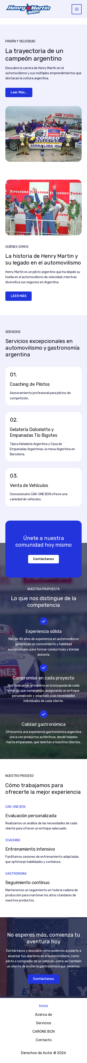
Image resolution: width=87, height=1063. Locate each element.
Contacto (44, 1040)
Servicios (43, 1023)
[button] (43, 559)
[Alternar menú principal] (77, 9)
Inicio (43, 1006)
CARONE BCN (43, 1031)
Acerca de (43, 1014)
